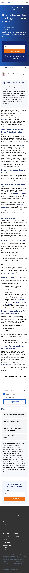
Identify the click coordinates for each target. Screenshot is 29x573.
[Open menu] (27, 2)
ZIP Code (7, 44)
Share (26, 74)
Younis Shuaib (10, 73)
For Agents (15, 512)
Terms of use (6, 533)
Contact (4, 521)
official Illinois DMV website (11, 273)
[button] (14, 68)
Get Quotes (15, 51)
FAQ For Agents (17, 515)
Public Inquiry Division (19, 193)
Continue (16, 498)
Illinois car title (19, 299)
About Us (5, 515)
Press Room (16, 536)
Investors (15, 533)
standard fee (4, 318)
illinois (9, 8)
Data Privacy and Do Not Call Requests (7, 547)
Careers (4, 524)
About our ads (6, 536)
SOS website (21, 143)
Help (4, 518)
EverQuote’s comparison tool (9, 364)
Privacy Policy (6, 539)
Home (4, 8)
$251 (15, 327)
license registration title (18, 9)
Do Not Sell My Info (7, 542)
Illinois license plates (20, 333)
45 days (22, 145)
